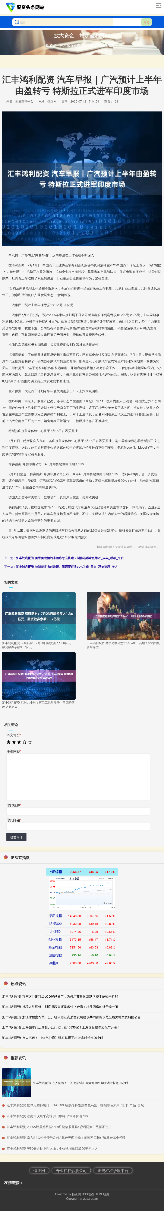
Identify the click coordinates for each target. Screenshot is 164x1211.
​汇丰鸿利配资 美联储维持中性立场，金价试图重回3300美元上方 (52, 1148)
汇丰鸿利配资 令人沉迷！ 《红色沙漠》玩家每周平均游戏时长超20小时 (52, 1037)
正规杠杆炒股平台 (113, 1170)
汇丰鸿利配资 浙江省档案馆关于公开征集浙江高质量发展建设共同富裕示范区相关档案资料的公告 (71, 1017)
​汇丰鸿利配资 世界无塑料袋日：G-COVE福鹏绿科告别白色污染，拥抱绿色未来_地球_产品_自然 (75, 1105)
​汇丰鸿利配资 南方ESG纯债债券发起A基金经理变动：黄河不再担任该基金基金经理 (66, 1137)
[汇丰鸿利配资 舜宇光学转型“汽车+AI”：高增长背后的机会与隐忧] (123, 616)
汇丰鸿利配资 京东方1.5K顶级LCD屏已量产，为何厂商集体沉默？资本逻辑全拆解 (60, 996)
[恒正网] (26, 7)
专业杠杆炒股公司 (71, 1170)
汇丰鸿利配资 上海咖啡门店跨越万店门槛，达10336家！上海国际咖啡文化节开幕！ (61, 1027)
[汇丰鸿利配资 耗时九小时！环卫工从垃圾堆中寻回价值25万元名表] (39, 675)
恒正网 (39, 1170)
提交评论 (16, 837)
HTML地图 (102, 1194)
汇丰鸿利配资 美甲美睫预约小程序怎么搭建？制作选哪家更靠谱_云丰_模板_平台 (70, 558)
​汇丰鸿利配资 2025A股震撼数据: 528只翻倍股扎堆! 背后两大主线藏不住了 (59, 1126)
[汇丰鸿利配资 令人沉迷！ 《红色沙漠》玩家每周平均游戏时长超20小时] (16, 1082)
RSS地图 (88, 1194)
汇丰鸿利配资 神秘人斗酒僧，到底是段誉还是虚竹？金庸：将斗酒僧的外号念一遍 (60, 1006)
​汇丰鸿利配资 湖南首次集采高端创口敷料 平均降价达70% (47, 1116)
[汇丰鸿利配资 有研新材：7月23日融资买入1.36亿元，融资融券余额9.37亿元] (39, 616)
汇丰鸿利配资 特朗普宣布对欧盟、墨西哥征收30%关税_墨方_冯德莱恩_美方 (67, 566)
